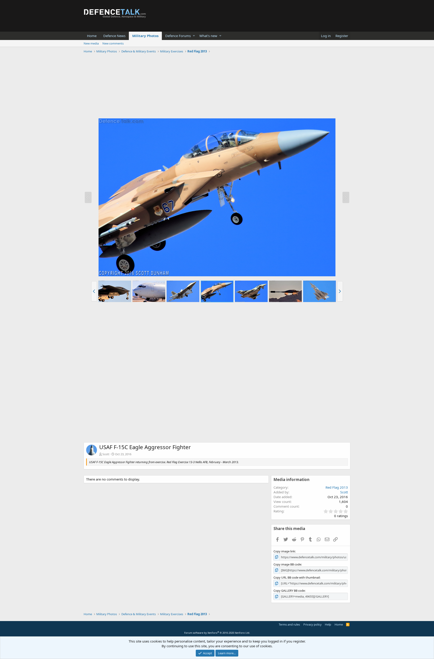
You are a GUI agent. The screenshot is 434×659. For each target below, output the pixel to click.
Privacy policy (312, 624)
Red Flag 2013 (337, 487)
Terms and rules (289, 624)
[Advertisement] (217, 86)
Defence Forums (178, 35)
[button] (194, 36)
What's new (208, 35)
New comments (113, 43)
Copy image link (284, 551)
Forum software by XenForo (217, 632)
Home (92, 35)
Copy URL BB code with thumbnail (297, 577)
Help (328, 624)
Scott (105, 454)
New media (91, 43)
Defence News (114, 35)
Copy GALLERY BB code (289, 591)
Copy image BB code (287, 564)
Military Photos (145, 35)
